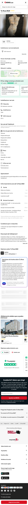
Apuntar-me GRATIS (14, 398)
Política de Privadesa (11, 402)
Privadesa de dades (5, 497)
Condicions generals (6, 494)
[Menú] (2, 2)
